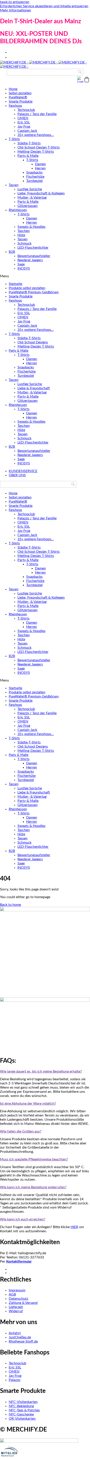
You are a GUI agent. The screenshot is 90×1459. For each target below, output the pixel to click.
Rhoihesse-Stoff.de (23, 1341)
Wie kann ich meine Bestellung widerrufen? (33, 1187)
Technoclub (26, 110)
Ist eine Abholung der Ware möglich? (28, 1103)
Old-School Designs (32, 342)
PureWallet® (18, 97)
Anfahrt (15, 1333)
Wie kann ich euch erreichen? (22, 1219)
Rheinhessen (18, 210)
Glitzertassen (27, 206)
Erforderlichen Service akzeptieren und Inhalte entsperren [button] (44, 6)
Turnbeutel (34, 181)
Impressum (17, 1290)
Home (13, 89)
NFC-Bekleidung (21, 1406)
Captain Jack (27, 130)
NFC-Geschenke (21, 1414)
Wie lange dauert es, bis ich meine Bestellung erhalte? (41, 1071)
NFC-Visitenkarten (23, 1402)
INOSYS (23, 268)
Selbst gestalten (20, 93)
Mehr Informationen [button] (15, 10)
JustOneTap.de (20, 1337)
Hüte (21, 235)
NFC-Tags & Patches (24, 1410)
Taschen (23, 231)
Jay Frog (23, 126)
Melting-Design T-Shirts (35, 151)
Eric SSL (23, 122)
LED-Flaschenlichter (32, 247)
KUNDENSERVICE (23, 471)
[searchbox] (45, 72)
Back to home (10, 904)
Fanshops (15, 105)
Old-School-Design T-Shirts (38, 147)
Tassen (13, 185)
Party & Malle (27, 156)
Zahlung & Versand (23, 1303)
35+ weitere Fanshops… (35, 135)
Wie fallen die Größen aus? (20, 1131)
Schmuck (24, 243)
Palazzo (14, 1380)
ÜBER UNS (17, 475)
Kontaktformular (19, 1261)
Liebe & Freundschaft (33, 388)
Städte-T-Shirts (29, 143)
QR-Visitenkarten (22, 1418)
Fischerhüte (35, 176)
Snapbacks (34, 172)
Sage (21, 264)
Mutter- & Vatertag (32, 197)
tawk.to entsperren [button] (14, 2)
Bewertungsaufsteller (33, 256)
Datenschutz (18, 1298)
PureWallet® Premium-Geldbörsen (34, 292)
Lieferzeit (16, 1307)
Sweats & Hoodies (31, 226)
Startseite (15, 284)
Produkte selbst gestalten (27, 288)
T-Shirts (14, 139)
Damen (40, 164)
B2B (12, 252)
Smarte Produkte (21, 101)
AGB (12, 1294)
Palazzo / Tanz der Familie (37, 114)
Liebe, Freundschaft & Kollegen (41, 193)
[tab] (45, 1071)
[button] (86, 79)
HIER (74, 1227)
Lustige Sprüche (29, 189)
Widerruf (16, 1311)
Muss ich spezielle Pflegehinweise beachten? (34, 1159)
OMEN (22, 118)
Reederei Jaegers (30, 260)
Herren (40, 168)
